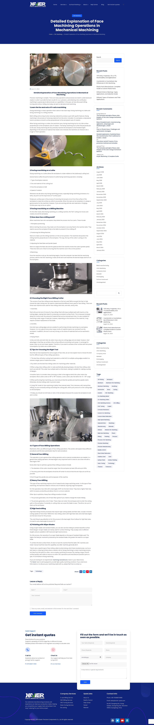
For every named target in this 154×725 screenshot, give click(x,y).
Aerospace (109, 379)
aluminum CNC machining (113, 383)
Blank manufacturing (103, 265)
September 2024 (102, 231)
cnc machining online (103, 399)
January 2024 (100, 250)
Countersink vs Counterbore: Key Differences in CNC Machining (107, 82)
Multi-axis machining (103, 433)
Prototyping (100, 276)
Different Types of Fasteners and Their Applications (108, 98)
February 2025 (101, 217)
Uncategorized (101, 282)
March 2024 (100, 247)
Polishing (107, 436)
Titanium (100, 466)
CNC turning (101, 406)
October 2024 (101, 228)
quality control (102, 450)
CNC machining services (104, 403)
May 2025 (99, 208)
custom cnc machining (104, 413)
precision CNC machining (104, 440)
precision (114, 436)
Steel (110, 456)
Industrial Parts (102, 423)
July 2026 (99, 175)
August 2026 (100, 172)
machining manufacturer (60, 560)
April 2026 (99, 183)
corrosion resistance (103, 409)
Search (99, 57)
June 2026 (100, 177)
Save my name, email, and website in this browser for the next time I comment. (55, 608)
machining (111, 423)
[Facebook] (113, 720)
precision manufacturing (104, 446)
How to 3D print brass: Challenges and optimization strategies (108, 130)
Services (63, 4)
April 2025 (99, 211)
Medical (100, 430)
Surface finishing (74, 4)
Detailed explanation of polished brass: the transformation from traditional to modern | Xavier (108, 136)
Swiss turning (101, 463)
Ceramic (100, 393)
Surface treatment (102, 279)
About (85, 4)
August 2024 (100, 233)
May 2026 (99, 180)
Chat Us (54, 655)
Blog (102, 4)
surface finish (101, 460)
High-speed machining (103, 419)
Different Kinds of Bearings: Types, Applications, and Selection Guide (107, 93)
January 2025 (100, 219)
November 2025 (101, 197)
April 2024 (99, 245)
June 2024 (100, 239)
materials (111, 426)
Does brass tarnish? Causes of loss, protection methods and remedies (107, 142)
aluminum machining (103, 386)
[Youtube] (122, 720)
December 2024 (101, 222)
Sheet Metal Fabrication (104, 453)
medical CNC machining (111, 430)
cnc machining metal (103, 396)
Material (99, 274)
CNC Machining (77, 15)
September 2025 (102, 200)
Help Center (94, 4)
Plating (99, 436)
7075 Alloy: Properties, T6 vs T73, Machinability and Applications (106, 77)
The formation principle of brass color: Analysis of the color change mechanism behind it (109, 117)
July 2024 (99, 236)
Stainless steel (101, 456)
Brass (108, 389)
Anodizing (114, 386)
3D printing (101, 379)
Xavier (34, 562)
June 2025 (100, 205)
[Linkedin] (127, 720)
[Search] (118, 293)
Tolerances (108, 466)
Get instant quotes (114, 4)
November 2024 (101, 225)
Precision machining (103, 443)
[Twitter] (118, 720)
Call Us (28, 655)
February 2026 (101, 189)
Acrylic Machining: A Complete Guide (108, 156)
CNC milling (116, 403)
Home (55, 4)
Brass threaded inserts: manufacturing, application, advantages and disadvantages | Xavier (109, 124)
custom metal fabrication (104, 416)
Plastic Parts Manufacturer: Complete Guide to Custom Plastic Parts (108, 87)
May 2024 (99, 242)
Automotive (101, 389)
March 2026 (100, 186)
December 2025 (101, 194)
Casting (115, 389)
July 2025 (99, 203)
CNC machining (109, 393)
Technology (39, 571)
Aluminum (100, 383)
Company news (101, 271)
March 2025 (100, 214)
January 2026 (100, 191)
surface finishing (112, 460)
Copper (109, 406)
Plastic (113, 433)
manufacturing (101, 426)
